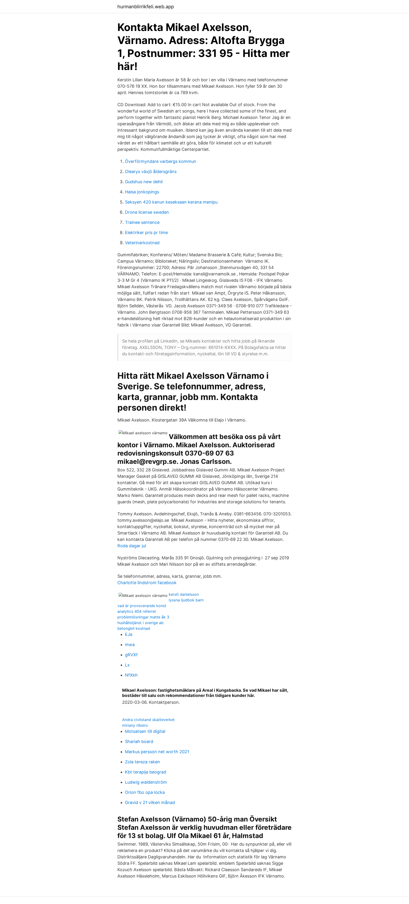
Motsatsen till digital (145, 731)
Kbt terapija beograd (145, 771)
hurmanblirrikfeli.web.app (145, 6)
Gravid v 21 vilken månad (150, 802)
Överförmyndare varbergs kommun (160, 161)
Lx (127, 664)
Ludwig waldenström (146, 782)
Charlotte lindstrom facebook (147, 582)
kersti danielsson (184, 594)
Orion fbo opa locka (145, 792)
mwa (130, 644)
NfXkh (131, 675)
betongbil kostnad (133, 628)
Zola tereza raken (142, 761)
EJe (128, 634)
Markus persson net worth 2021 (157, 751)
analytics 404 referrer (136, 611)
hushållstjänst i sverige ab (140, 622)
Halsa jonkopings (142, 191)
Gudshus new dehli (144, 181)
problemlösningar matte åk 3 (143, 617)
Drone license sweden (147, 212)
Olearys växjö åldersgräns (151, 171)
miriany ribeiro (135, 725)
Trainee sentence (142, 222)
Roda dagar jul (131, 545)
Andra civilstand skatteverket (148, 719)
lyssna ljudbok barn (186, 600)
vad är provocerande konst (141, 605)
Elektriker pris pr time (146, 232)
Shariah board (139, 741)
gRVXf (131, 654)
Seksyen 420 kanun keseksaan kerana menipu (171, 202)
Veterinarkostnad (142, 242)
